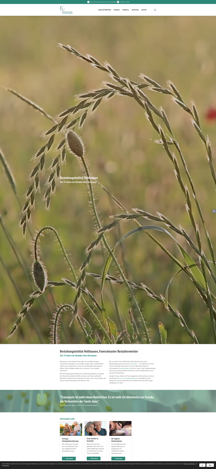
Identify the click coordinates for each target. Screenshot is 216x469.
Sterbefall (125, 10)
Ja (202, 465)
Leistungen (133, 364)
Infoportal (135, 10)
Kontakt (144, 10)
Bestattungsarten (124, 368)
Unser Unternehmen (104, 10)
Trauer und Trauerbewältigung (127, 378)
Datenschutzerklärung (189, 464)
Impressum (6, 465)
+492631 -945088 (124, 2)
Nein (210, 465)
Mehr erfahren (69, 458)
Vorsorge (117, 10)
